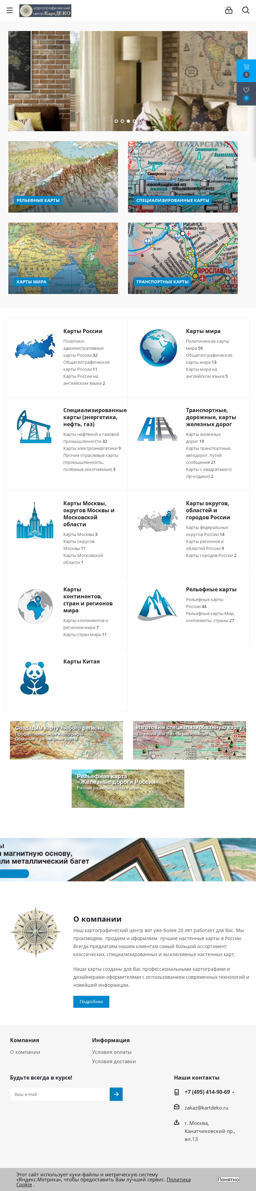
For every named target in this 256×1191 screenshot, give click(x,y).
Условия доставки (114, 1061)
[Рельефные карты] (63, 177)
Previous (12, 81)
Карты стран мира (85, 634)
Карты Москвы (80, 534)
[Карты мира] (63, 258)
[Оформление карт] (128, 860)
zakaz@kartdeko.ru (206, 1107)
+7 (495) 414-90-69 (207, 1092)
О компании (25, 1052)
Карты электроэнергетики (92, 448)
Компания (24, 1040)
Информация (111, 1040)
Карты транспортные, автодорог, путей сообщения (208, 455)
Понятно (228, 1179)
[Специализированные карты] (183, 177)
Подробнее (91, 1001)
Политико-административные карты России (83, 348)
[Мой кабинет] (228, 10)
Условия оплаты (112, 1052)
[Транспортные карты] (183, 258)
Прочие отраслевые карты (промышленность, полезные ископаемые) (90, 462)
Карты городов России (211, 555)
